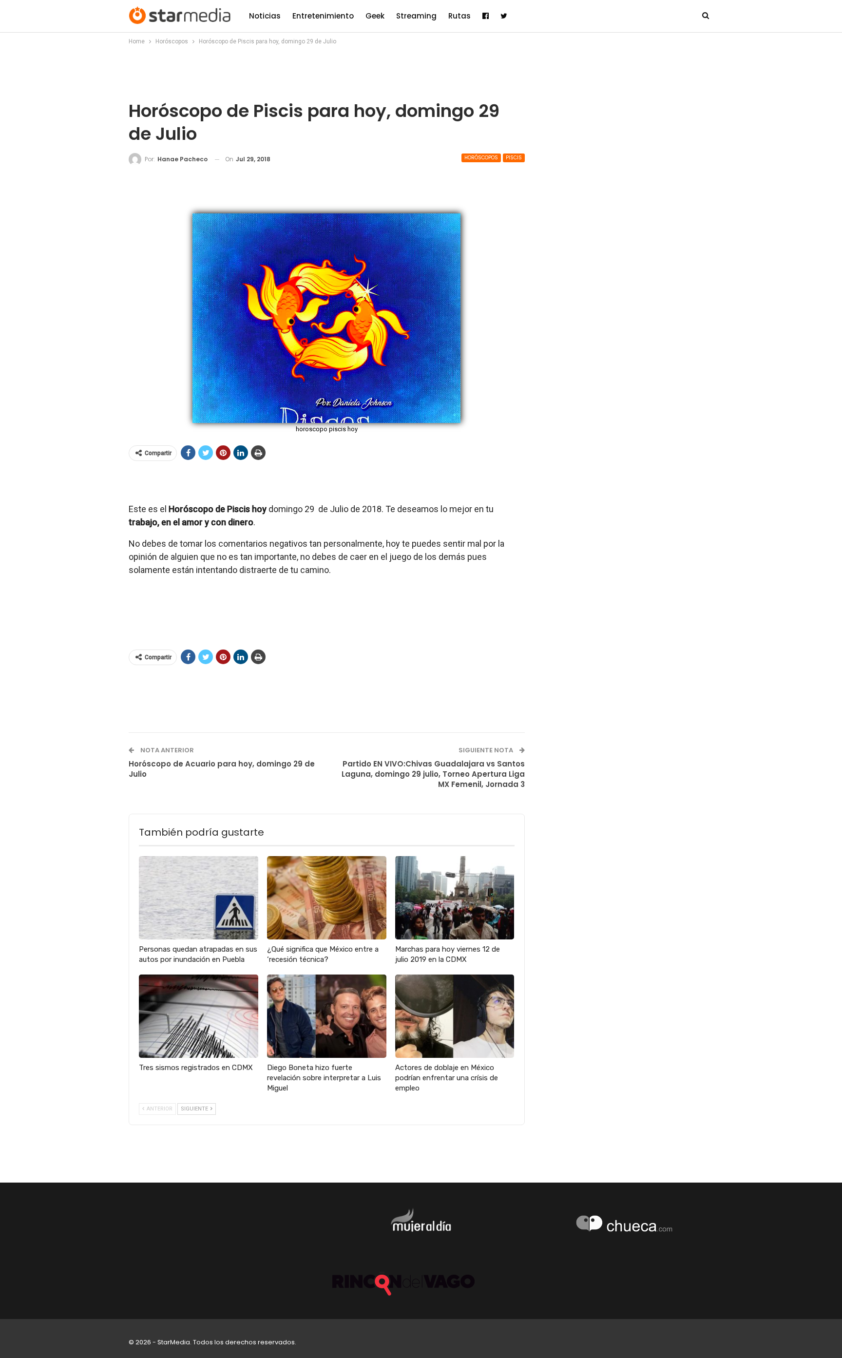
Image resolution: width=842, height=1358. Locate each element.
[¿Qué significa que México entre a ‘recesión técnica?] (326, 897)
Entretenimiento (323, 16)
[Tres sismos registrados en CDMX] (198, 1016)
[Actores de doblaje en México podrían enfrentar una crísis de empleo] (455, 1016)
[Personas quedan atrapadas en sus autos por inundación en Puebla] (198, 897)
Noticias (265, 16)
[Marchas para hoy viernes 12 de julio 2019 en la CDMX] (455, 897)
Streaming (416, 16)
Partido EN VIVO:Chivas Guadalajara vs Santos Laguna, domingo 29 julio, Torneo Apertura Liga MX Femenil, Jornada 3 (433, 774)
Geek (374, 16)
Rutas (459, 16)
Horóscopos (481, 157)
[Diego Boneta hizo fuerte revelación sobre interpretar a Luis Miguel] (326, 1016)
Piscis (514, 157)
